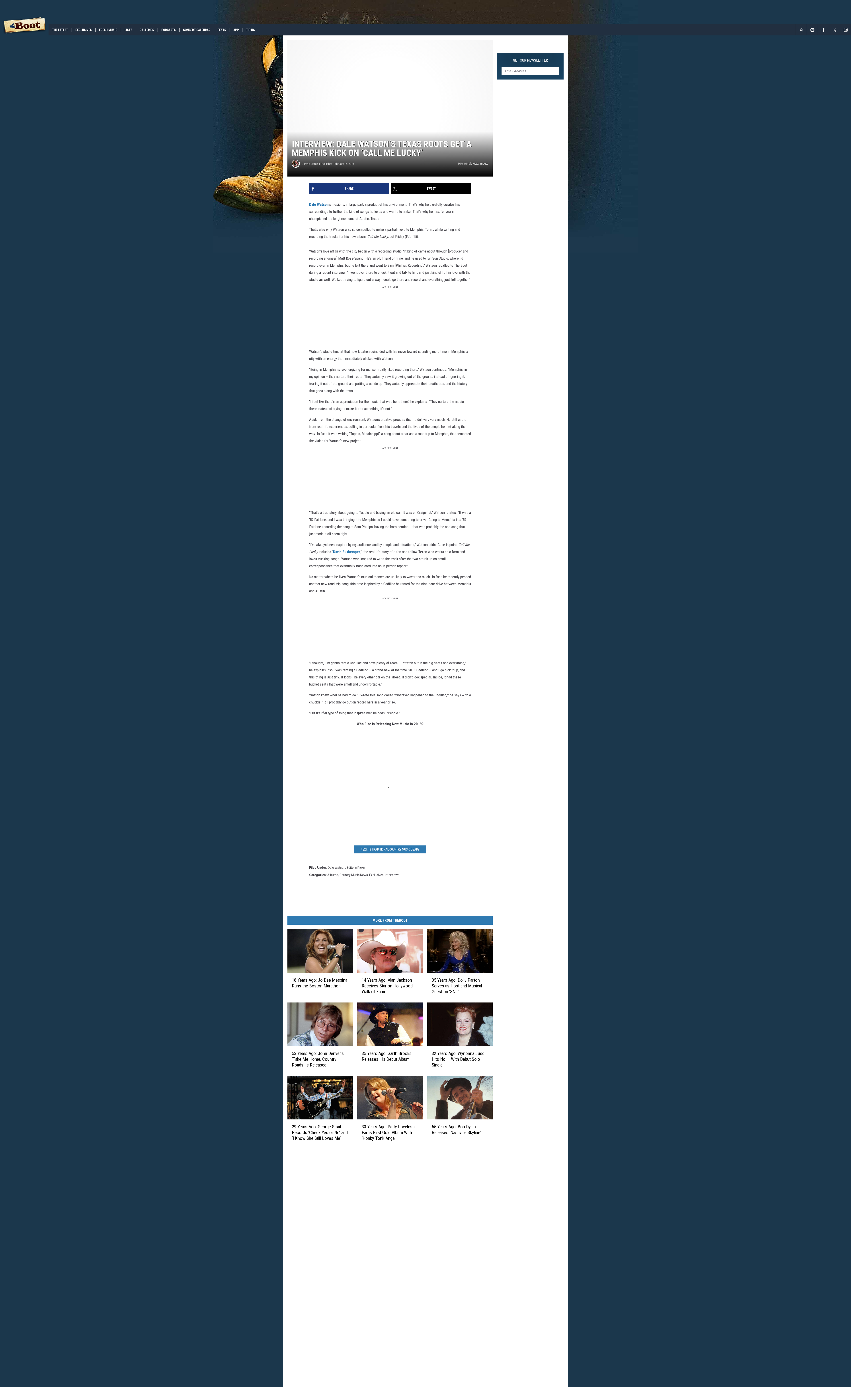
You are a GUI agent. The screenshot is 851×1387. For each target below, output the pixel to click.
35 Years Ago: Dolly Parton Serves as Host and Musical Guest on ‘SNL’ (457, 985)
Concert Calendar (196, 30)
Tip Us (250, 30)
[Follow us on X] (834, 29)
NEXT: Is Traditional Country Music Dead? (390, 849)
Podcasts (168, 30)
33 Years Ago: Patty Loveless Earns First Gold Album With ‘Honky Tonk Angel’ (388, 1132)
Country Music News (354, 875)
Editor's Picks (356, 867)
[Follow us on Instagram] (845, 29)
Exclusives (83, 30)
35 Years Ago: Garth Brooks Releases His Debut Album (387, 1056)
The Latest (60, 30)
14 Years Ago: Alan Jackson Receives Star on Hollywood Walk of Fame (387, 985)
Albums (332, 875)
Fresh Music (108, 30)
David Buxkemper (346, 552)
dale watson (336, 867)
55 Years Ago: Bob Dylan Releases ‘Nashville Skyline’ (456, 1129)
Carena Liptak (310, 163)
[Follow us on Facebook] (823, 29)
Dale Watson (319, 204)
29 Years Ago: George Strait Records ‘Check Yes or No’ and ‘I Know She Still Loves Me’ (320, 1132)
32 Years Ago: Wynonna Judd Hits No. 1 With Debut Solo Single (458, 1059)
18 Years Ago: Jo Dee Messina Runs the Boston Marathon (319, 983)
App (236, 30)
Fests (222, 30)
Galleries (147, 30)
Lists (128, 30)
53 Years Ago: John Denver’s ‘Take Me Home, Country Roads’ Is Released (318, 1059)
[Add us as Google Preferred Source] (812, 29)
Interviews (392, 875)
